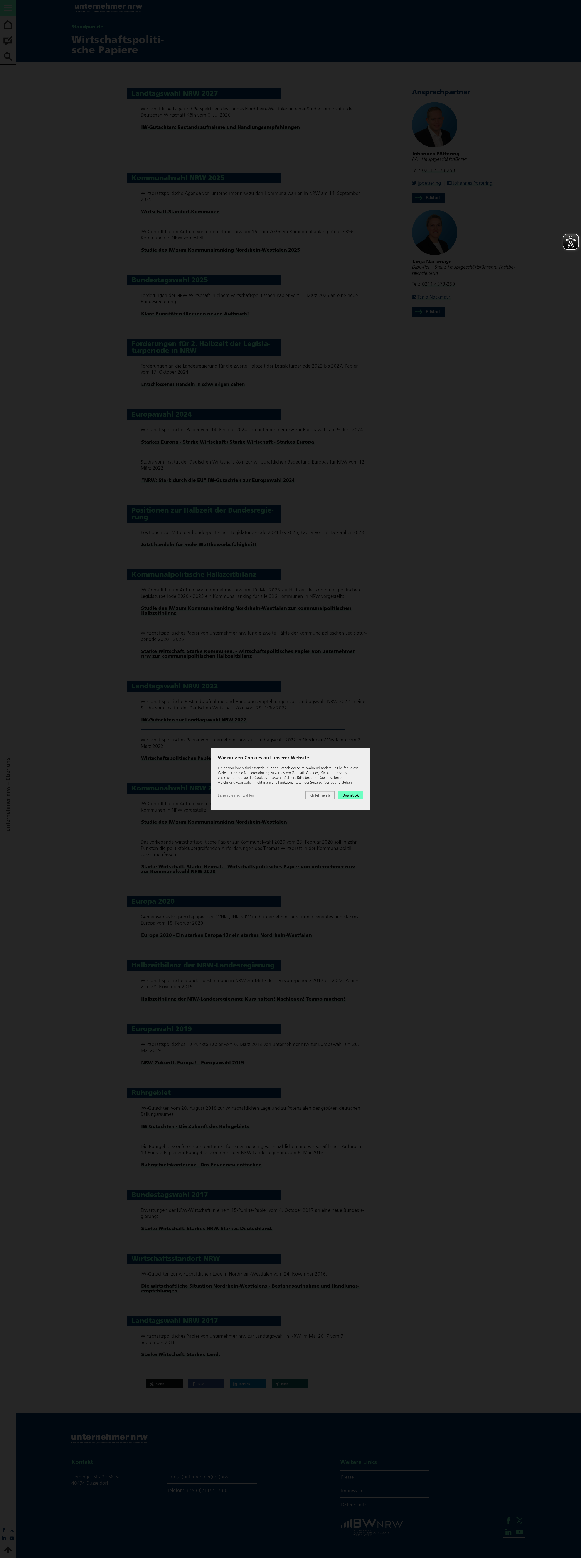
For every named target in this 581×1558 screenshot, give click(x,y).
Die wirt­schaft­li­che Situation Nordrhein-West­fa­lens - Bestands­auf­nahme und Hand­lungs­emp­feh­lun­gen (250, 1288)
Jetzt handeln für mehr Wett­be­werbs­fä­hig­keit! (198, 544)
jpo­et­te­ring (429, 183)
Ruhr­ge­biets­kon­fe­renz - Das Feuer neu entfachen (201, 1165)
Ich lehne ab (320, 795)
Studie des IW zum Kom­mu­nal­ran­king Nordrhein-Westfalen (214, 822)
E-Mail (433, 198)
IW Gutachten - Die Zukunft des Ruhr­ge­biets (195, 1126)
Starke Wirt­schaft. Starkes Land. (180, 1354)
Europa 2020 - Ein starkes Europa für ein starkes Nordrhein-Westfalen (226, 935)
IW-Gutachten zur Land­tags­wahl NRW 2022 (193, 720)
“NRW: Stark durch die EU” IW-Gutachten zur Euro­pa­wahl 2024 (218, 480)
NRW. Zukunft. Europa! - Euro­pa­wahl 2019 (192, 1062)
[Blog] (8, 41)
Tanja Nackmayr (433, 297)
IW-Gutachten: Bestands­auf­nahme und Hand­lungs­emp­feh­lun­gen (220, 127)
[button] (164, 1383)
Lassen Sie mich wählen (236, 795)
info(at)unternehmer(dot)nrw (198, 1476)
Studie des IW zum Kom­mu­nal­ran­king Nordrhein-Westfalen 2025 (220, 250)
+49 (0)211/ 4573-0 (207, 1490)
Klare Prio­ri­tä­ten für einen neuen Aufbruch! (195, 314)
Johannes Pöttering (472, 183)
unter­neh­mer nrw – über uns (8, 795)
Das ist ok (350, 795)
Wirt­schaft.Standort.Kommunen (180, 211)
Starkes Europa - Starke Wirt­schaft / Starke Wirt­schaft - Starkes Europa (227, 442)
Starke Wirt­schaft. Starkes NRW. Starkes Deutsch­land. (206, 1228)
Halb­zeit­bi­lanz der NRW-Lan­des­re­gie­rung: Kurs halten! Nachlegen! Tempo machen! (243, 999)
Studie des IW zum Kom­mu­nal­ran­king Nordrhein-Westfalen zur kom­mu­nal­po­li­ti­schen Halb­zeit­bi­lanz (246, 610)
